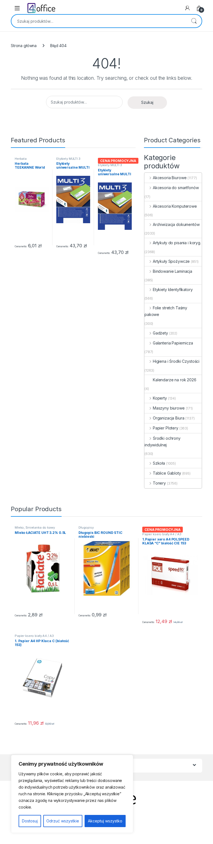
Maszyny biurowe (169, 408)
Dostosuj (30, 821)
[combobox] (98, 21)
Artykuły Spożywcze (171, 261)
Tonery (159, 483)
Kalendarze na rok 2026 (174, 379)
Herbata (21, 159)
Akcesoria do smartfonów (176, 187)
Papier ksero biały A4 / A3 (161, 534)
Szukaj (194, 21)
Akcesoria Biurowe (169, 177)
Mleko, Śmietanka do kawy (35, 527)
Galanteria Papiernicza (173, 343)
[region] (72, 794)
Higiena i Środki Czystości (176, 361)
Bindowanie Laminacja (172, 271)
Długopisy (86, 527)
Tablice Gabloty (167, 473)
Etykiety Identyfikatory (173, 289)
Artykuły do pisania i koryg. (177, 242)
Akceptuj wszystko (105, 821)
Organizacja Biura (168, 418)
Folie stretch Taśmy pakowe (165, 311)
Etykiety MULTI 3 (68, 159)
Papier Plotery (165, 428)
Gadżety (160, 333)
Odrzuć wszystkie (62, 821)
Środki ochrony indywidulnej (162, 441)
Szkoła (159, 463)
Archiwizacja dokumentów (176, 224)
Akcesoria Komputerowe (175, 206)
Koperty (160, 398)
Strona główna (24, 45)
